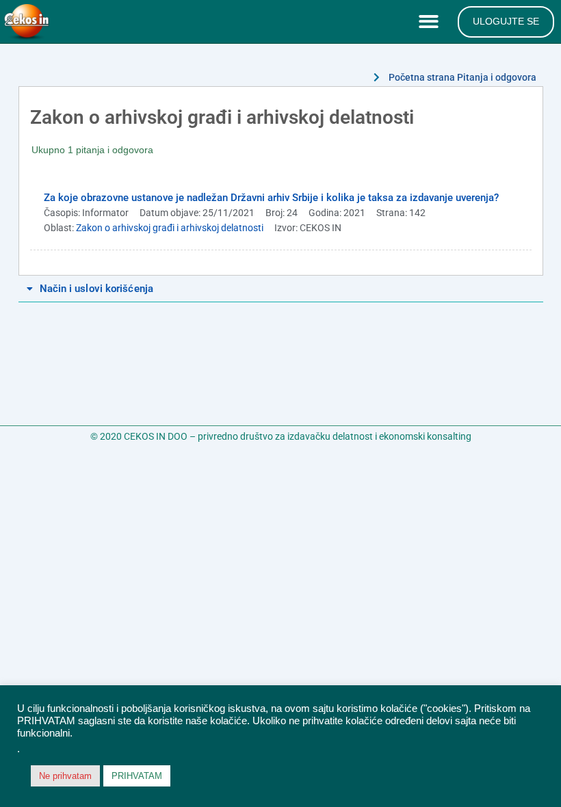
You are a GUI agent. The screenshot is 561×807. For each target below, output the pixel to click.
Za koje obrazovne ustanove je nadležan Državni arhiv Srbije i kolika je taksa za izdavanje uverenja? (271, 197)
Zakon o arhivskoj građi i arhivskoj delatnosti (169, 227)
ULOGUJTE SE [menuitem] (506, 21)
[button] (431, 22)
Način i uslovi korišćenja (97, 288)
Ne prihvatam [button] (65, 776)
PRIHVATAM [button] (137, 776)
